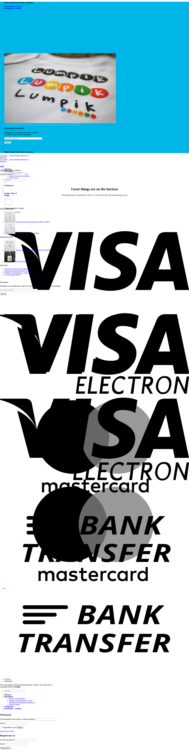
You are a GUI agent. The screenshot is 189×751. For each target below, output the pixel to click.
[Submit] (5, 182)
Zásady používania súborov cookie (17, 271)
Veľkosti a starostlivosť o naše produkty (19, 273)
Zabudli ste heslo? (7, 731)
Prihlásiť (19, 727)
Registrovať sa (5, 748)
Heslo (3, 723)
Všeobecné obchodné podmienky (19, 176)
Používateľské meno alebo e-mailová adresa (18, 719)
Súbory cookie (13, 178)
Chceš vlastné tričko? (13, 6)
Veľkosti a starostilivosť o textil (20, 701)
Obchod (7, 169)
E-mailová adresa (7, 740)
